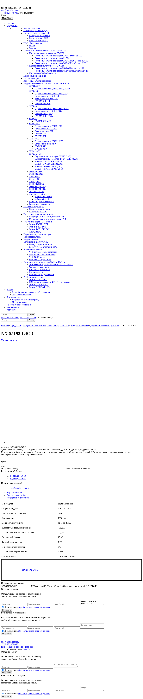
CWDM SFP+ (41, 133)
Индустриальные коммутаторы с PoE (47, 216)
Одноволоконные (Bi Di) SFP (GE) (51, 93)
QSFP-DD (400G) (37, 189)
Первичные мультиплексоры (37, 234)
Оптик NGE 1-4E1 (38, 279)
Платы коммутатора (38, 40)
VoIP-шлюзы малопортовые (42, 254)
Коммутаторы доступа (39, 209)
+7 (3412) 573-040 (9, 13)
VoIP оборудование (32, 249)
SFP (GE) (33, 91)
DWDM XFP (41, 149)
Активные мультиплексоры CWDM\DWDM (44, 262)
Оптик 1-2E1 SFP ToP (39, 229)
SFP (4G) (33, 118)
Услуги (10, 289)
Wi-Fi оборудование (32, 43)
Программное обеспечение (19, 305)
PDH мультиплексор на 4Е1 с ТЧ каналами (49, 282)
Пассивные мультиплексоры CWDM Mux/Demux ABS (60, 63)
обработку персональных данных (34, 607)
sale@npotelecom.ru (10, 10)
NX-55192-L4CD (30, 570)
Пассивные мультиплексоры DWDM (46, 66)
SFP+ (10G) (34, 123)
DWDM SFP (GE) (43, 101)
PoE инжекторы (31, 78)
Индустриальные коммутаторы (38, 214)
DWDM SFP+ (41, 136)
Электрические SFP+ (45, 131)
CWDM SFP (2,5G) (44, 113)
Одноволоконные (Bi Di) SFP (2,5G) (52, 108)
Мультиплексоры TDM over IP (37, 222)
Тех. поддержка (14, 297)
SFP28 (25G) (35, 154)
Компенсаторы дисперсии (41, 274)
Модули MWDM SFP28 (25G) (49, 169)
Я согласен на (27, 607)
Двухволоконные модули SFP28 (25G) (53, 156)
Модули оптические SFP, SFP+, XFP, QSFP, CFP (46, 83)
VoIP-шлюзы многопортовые (43, 252)
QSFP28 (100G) (36, 184)
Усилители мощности (39, 267)
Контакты (11, 310)
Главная (10, 23)
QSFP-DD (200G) (37, 186)
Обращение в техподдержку (25, 299)
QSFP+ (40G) (35, 171)
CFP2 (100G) (35, 179)
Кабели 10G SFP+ (43, 196)
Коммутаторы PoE (38, 211)
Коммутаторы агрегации (41, 244)
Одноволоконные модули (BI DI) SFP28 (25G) (56, 159)
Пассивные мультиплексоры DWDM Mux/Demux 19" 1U (62, 71)
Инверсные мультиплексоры (37, 81)
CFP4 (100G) (35, 181)
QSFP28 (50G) (36, 174)
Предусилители (36, 272)
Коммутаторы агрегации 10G (43, 247)
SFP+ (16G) (34, 151)
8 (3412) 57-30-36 (18, 476)
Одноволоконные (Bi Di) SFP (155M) (52, 88)
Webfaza (28, 649)
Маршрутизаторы (31, 28)
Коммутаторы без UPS (39, 35)
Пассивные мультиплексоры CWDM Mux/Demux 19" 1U (62, 61)
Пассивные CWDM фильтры (42, 73)
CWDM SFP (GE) (43, 103)
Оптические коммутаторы (35, 242)
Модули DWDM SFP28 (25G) (49, 164)
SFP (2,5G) (34, 106)
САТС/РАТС (35, 232)
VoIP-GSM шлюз (37, 257)
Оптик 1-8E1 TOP (37, 227)
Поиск (31, 315)
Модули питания (31, 239)
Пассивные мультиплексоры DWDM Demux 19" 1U (59, 68)
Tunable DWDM (36, 191)
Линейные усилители (39, 269)
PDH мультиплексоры (33, 277)
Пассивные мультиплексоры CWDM (46, 53)
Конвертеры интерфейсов (41, 201)
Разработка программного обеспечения (31, 292)
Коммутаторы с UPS (38, 38)
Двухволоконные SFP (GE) (47, 96)
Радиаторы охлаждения (40, 204)
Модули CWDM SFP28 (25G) (48, 161)
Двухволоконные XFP (45, 144)
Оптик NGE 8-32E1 (38, 284)
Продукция (12, 25)
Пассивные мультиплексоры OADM (52, 58)
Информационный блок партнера (17, 647)
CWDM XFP (41, 146)
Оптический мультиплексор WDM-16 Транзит (51, 264)
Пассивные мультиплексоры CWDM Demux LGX (58, 56)
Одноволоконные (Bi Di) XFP (49, 141)
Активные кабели (37, 194)
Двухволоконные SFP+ (46, 128)
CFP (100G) (34, 176)
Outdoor (32, 48)
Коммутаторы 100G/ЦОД (35, 30)
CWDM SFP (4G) (43, 121)
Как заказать (13, 307)
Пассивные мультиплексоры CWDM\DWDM (44, 50)
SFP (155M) (34, 86)
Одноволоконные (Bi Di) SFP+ (49, 126)
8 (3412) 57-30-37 (18, 478)
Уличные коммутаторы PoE (36, 33)
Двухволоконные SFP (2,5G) (48, 111)
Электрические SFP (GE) (46, 98)
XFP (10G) (34, 139)
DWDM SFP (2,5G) (44, 116)
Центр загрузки (19, 302)
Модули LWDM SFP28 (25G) (48, 166)
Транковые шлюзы (32, 237)
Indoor (32, 45)
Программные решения (34, 76)
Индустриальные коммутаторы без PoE (47, 219)
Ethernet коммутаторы (33, 206)
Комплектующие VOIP (40, 259)
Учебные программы (22, 294)
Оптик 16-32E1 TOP (38, 224)
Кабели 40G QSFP (43, 199)
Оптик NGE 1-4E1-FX (39, 287)
